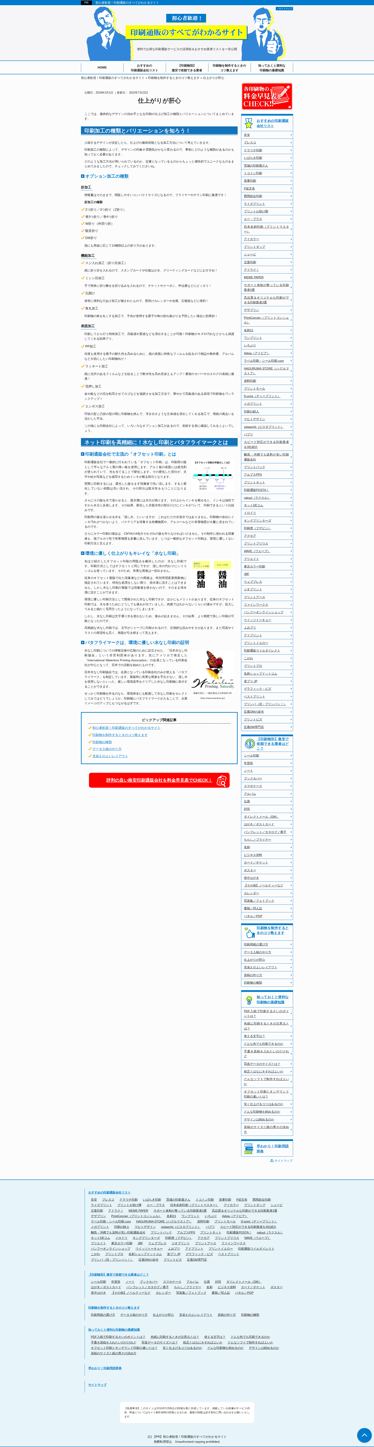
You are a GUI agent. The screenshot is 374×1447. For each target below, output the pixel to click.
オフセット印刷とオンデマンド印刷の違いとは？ (266, 1094)
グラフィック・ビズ (257, 688)
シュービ (250, 254)
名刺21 (248, 330)
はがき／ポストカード (259, 824)
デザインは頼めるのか (259, 1119)
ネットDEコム (253, 505)
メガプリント (253, 403)
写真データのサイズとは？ (262, 1064)
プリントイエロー (256, 643)
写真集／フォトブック (259, 900)
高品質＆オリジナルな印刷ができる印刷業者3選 (266, 300)
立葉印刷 (250, 262)
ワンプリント (253, 337)
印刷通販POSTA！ (256, 490)
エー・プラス (253, 219)
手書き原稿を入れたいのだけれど (266, 1054)
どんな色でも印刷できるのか (263, 1043)
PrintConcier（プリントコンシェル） (266, 320)
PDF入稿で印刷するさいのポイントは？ (266, 1013)
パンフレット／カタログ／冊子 (265, 832)
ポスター (250, 870)
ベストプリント (254, 696)
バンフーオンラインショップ (263, 612)
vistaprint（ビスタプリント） (264, 427)
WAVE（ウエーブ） (257, 551)
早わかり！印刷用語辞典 (273, 1148)
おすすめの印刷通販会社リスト (144, 68)
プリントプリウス (256, 543)
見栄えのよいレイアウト (110, 756)
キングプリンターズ (257, 520)
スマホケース (253, 786)
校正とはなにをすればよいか (263, 1071)
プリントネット (254, 482)
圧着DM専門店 (254, 727)
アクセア (250, 535)
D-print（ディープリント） (262, 396)
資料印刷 (250, 380)
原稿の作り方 (253, 975)
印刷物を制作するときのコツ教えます (229, 68)
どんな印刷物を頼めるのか (262, 1111)
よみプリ (250, 627)
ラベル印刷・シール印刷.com (264, 360)
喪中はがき (251, 878)
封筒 (247, 809)
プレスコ (250, 142)
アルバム (250, 793)
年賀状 (248, 763)
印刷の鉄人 (251, 411)
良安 (247, 135)
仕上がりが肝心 (254, 959)
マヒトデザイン (254, 419)
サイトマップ (283, 1160)
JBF (246, 574)
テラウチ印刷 (253, 150)
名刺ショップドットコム (260, 673)
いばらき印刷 (253, 157)
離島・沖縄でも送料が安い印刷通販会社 (266, 457)
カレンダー (251, 893)
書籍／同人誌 (253, 908)
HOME (102, 67)
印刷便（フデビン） (257, 528)
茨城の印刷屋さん (256, 165)
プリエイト (251, 559)
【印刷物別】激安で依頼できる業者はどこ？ (273, 744)
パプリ (248, 434)
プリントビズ (253, 719)
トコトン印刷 (253, 173)
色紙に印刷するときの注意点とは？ (266, 1026)
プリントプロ (253, 666)
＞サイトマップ (284, 8)
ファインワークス (256, 604)
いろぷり (250, 345)
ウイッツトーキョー (257, 620)
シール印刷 (251, 755)
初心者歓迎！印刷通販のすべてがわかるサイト (127, 2)
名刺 (247, 847)
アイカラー (251, 239)
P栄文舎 (249, 188)
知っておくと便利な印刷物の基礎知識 (271, 68)
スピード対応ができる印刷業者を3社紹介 (266, 444)
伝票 (247, 801)
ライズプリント (254, 204)
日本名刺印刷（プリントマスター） (266, 229)
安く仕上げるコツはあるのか (263, 1104)
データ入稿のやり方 (107, 749)
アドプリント (253, 635)
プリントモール (254, 388)
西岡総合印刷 (253, 196)
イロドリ (250, 513)
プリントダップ (254, 247)
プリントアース (254, 597)
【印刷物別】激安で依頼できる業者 (187, 68)
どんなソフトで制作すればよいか (266, 1081)
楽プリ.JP (250, 681)
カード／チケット (256, 862)
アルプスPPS (253, 474)
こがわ (248, 658)
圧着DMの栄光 (254, 711)
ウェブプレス (253, 581)
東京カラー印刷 (254, 566)
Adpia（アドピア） (257, 353)
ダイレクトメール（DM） (261, 816)
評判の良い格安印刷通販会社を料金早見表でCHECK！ (159, 780)
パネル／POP (253, 916)
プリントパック (254, 467)
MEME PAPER (254, 277)
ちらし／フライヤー (257, 839)
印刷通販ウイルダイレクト (262, 650)
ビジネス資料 (253, 855)
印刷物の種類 (102, 742)
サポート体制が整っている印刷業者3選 (266, 287)
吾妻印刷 (250, 180)
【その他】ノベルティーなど (263, 885)
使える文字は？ (254, 1036)
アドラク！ (251, 269)
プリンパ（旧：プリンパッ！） (265, 704)
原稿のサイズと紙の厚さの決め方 (266, 1129)
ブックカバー (253, 778)
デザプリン (251, 310)
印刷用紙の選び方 (256, 944)
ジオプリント (253, 589)
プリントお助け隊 (256, 211)
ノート (248, 770)
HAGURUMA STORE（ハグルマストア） (266, 371)
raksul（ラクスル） (257, 497)
